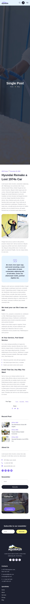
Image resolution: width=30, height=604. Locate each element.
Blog (3, 600)
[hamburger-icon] (27, 3)
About (3, 592)
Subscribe (15, 487)
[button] (20, 2)
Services (4, 595)
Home (3, 590)
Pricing (3, 597)
